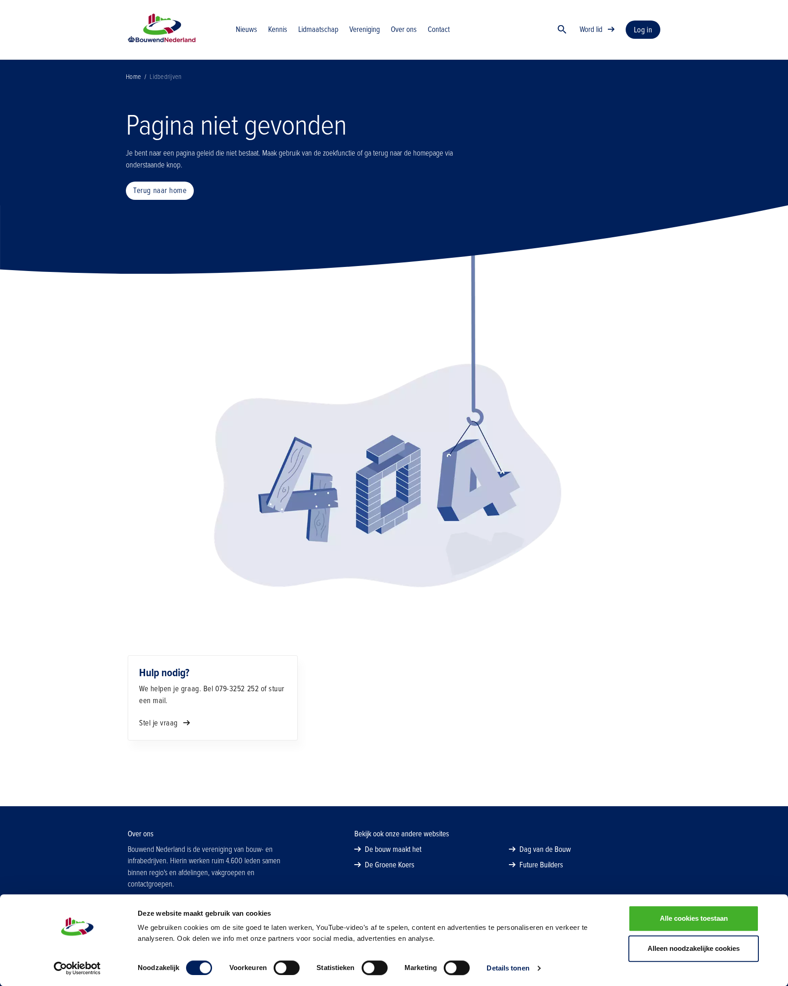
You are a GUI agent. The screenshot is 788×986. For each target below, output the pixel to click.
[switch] (287, 967)
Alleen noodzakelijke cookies (694, 948)
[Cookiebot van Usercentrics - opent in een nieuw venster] (77, 968)
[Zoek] (562, 30)
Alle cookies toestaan (694, 918)
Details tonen (508, 968)
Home (133, 77)
